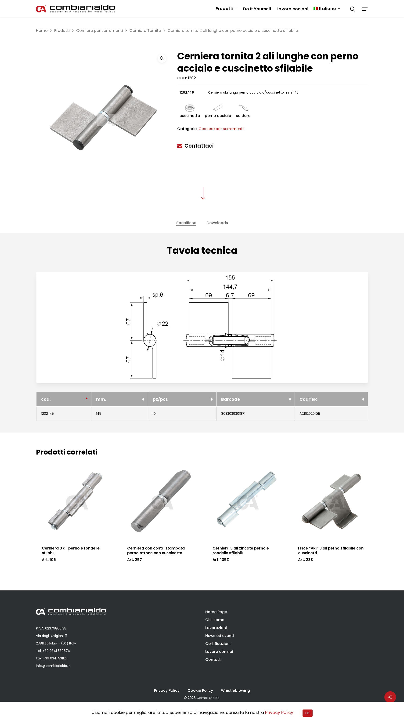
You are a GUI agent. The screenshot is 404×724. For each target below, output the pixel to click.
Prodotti (224, 9)
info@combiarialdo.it (53, 665)
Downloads (217, 223)
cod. (46, 399)
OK (307, 713)
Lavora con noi (292, 9)
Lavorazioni (216, 627)
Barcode (230, 399)
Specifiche (186, 223)
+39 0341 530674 (56, 650)
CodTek (308, 399)
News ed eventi (219, 635)
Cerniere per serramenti (99, 30)
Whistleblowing (235, 690)
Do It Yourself (257, 9)
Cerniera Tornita (145, 30)
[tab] (186, 223)
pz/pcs (160, 399)
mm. (101, 399)
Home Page (216, 612)
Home (42, 30)
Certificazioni (218, 643)
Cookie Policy (200, 690)
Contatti (213, 659)
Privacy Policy (167, 690)
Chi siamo (214, 619)
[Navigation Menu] (365, 9)
